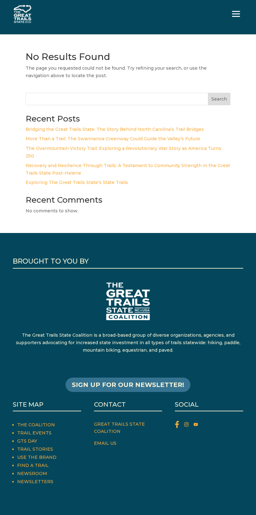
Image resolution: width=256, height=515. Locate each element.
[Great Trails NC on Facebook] (179, 425)
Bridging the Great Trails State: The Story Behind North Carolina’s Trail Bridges (115, 129)
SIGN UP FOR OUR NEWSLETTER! (128, 385)
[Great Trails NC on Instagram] (189, 425)
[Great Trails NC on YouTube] (197, 425)
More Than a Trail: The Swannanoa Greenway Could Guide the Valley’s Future (113, 138)
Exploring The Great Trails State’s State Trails (77, 182)
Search (219, 99)
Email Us (105, 443)
